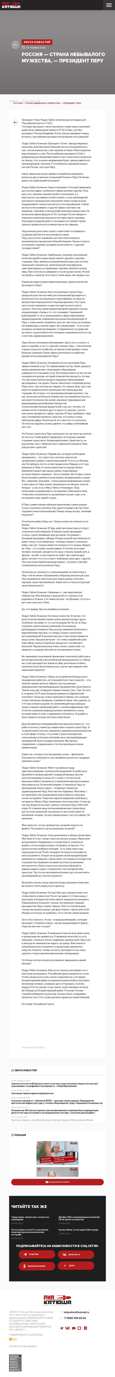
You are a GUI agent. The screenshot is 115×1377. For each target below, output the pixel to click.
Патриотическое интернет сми (57, 1305)
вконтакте (74, 1255)
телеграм (33, 1254)
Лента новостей (37, 42)
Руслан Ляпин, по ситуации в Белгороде (79, 1230)
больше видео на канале (59, 1182)
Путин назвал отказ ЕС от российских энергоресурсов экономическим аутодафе (29, 1232)
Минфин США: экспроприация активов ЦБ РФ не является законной (79, 1218)
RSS (15, 1339)
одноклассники (36, 1266)
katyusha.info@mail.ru (76, 1312)
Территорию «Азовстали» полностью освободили (30, 1218)
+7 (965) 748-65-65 (75, 1318)
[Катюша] (11, 5)
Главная (13, 101)
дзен (71, 1266)
